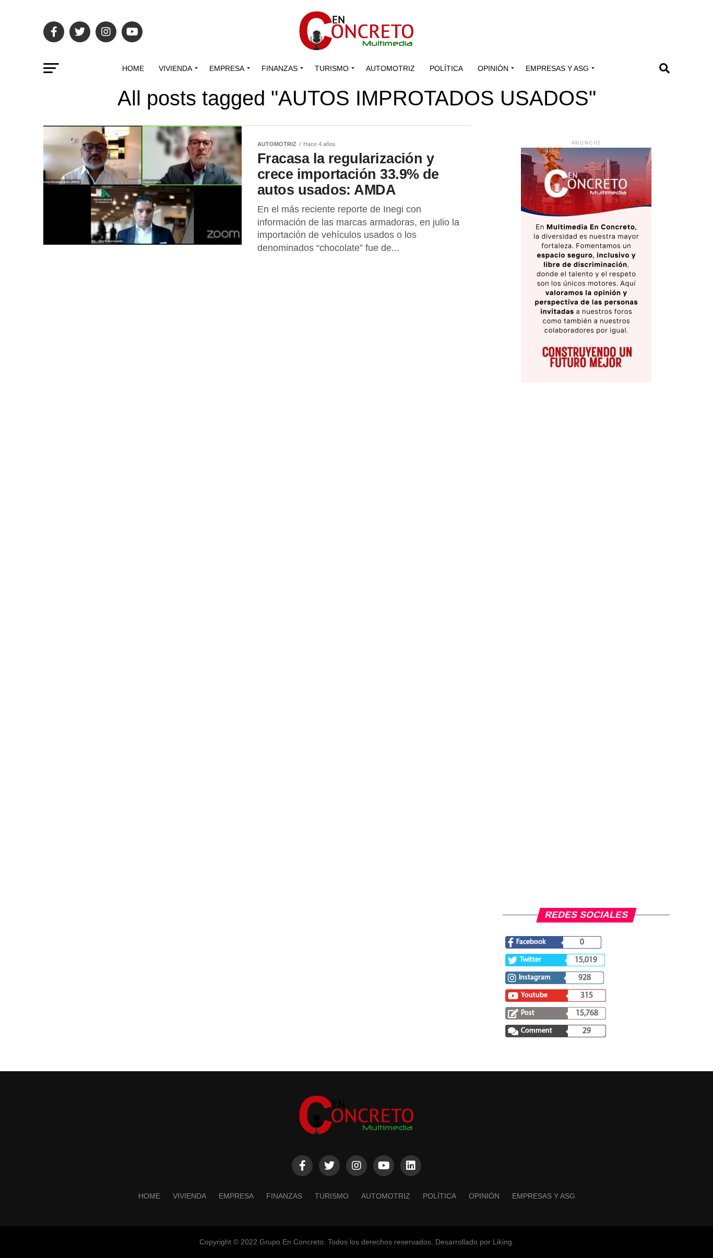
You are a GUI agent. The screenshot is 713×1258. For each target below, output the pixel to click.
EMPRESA (226, 68)
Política (446, 68)
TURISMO (332, 68)
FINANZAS (280, 68)
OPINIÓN (493, 68)
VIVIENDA (175, 68)
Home (133, 68)
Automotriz (390, 68)
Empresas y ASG (557, 68)
